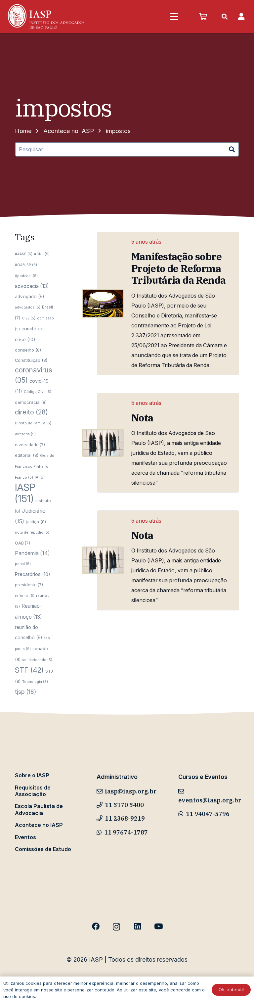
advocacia (32, 286)
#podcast (26, 276)
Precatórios (32, 574)
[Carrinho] (203, 16)
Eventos (25, 837)
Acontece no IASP (39, 825)
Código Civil (37, 392)
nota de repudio (32, 532)
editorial (26, 455)
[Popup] (241, 16)
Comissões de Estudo (43, 849)
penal (23, 564)
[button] (174, 16)
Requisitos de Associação (33, 790)
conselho (28, 350)
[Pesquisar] (232, 149)
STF (29, 670)
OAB (22, 543)
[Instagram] (116, 926)
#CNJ (42, 254)
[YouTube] (158, 926)
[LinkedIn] (137, 926)
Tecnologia (35, 682)
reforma (24, 596)
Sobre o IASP (32, 775)
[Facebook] (96, 926)
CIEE (28, 318)
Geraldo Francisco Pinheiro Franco (34, 467)
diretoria (25, 434)
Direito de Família (33, 423)
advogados (27, 307)
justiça (36, 521)
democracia (31, 402)
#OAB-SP (26, 265)
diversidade (30, 444)
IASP (25, 493)
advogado (29, 296)
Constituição (31, 360)
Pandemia (32, 553)
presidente (29, 584)
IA (40, 477)
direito (31, 412)
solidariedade (37, 660)
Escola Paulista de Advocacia (39, 809)
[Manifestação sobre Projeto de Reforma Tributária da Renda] (103, 303)
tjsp (25, 691)
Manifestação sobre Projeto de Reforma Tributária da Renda (178, 268)
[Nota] (103, 443)
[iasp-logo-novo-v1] (45, 16)
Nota (142, 417)
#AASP (23, 254)
